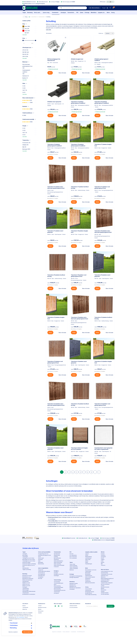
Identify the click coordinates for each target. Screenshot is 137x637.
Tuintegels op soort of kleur (28, 558)
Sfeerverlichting (57, 586)
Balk (24, 147)
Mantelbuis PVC (73, 586)
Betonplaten (87, 572)
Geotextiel (40, 559)
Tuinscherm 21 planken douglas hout (55, 318)
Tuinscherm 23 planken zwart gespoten (55, 448)
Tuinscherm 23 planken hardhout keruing (80, 404)
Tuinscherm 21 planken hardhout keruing (103, 318)
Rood (27, 30)
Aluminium (25, 75)
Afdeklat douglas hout (77, 59)
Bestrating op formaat (27, 575)
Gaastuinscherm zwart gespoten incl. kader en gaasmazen (103, 448)
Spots (55, 584)
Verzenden (110, 606)
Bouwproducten (88, 593)
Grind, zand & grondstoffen (37, 12)
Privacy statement (66, 631)
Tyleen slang (72, 564)
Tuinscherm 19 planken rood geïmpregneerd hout (78, 275)
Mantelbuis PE (72, 584)
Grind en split (41, 558)
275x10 (25, 50)
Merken (102, 552)
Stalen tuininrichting (58, 562)
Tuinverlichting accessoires (59, 590)
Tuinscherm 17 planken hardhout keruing (80, 187)
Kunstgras (63, 12)
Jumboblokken (25, 588)
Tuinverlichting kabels (58, 587)
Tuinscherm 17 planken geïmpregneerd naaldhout (78, 102)
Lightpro (102, 559)
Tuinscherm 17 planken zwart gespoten (55, 231)
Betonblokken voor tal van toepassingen (90, 570)
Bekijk (73, 72)
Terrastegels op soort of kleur (28, 560)
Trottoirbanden (25, 592)
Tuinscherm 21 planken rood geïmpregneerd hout (55, 362)
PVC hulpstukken (73, 555)
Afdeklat (25, 144)
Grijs (27, 28)
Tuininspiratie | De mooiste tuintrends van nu (106, 575)
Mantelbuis (93, 12)
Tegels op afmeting (26, 569)
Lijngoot (87, 553)
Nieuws (24, 605)
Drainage (87, 12)
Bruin (27, 26)
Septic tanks (87, 559)
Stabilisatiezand (88, 575)
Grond (39, 556)
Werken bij (103, 577)
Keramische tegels (26, 562)
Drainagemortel (41, 575)
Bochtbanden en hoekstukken (28, 594)
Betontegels (25, 555)
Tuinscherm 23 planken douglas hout (103, 362)
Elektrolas (72, 569)
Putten (86, 562)
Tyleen (81, 12)
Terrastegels (25, 556)
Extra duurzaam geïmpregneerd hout (27, 66)
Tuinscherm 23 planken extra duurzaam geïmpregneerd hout (55, 404)
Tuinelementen (55, 12)
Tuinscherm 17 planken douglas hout (103, 145)
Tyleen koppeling (73, 565)
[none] (61, 7)
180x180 (25, 52)
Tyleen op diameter (74, 568)
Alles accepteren (27, 631)
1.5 (23, 86)
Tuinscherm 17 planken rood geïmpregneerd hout (102, 187)
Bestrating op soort (26, 577)
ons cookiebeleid (20, 617)
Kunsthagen (56, 575)
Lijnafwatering (88, 558)
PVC (77, 12)
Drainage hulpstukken (74, 577)
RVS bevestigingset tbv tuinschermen (53, 59)
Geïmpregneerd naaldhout (26, 72)
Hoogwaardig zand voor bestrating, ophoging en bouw (44, 554)
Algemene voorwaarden (56, 631)
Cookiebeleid (73, 631)
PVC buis (71, 553)
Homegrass (103, 556)
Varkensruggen (25, 589)
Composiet (56, 566)
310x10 (25, 56)
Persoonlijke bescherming (90, 594)
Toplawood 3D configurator (107, 582)
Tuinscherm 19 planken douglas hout (79, 231)
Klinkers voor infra (26, 585)
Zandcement (88, 581)
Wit (27, 32)
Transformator (57, 591)
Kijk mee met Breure (105, 584)
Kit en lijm (40, 578)
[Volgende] (99, 472)
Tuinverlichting (71, 12)
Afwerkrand (56, 559)
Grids (39, 560)
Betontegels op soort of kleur (28, 559)
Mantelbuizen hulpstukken (75, 587)
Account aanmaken (105, 594)
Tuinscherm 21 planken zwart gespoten (79, 362)
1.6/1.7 (24, 90)
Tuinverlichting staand (58, 583)
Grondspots (56, 593)
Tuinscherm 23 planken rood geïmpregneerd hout (102, 404)
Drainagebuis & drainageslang (76, 576)
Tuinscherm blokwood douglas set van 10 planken (79, 448)
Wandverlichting (57, 588)
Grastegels (24, 587)
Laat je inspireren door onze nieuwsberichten (107, 572)
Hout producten (88, 588)
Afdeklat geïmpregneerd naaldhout (101, 59)
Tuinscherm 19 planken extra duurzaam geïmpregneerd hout (103, 231)
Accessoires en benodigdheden (41, 573)
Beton (108, 12)
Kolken (86, 555)
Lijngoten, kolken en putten (101, 12)
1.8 (23, 92)
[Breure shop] (30, 8)
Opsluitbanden (25, 568)
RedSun (102, 562)
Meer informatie (62, 72)
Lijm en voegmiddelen (46, 12)
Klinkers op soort (26, 584)
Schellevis (103, 555)
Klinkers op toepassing (27, 579)
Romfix (102, 558)
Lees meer (48, 29)
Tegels (24, 12)
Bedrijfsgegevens (105, 581)
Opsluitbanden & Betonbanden (28, 591)
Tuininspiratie (25, 607)
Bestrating (30, 12)
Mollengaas (40, 562)
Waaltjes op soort (26, 582)
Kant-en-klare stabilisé (90, 577)
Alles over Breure (105, 569)
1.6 (23, 88)
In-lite (102, 560)
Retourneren (103, 589)
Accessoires (26, 142)
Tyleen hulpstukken (74, 567)
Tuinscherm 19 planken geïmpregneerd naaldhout (101, 102)
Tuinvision (103, 565)
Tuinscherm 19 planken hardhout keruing (56, 275)
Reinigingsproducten (89, 591)
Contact (102, 585)
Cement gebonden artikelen (44, 571)
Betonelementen (57, 558)
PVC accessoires (73, 556)
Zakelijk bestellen (104, 592)
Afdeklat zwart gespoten (54, 101)
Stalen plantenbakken (58, 560)
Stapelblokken (57, 555)
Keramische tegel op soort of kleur (28, 566)
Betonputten (87, 574)
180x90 (25, 54)
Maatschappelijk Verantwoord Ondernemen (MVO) (107, 579)
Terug (26, 16)
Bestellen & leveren (105, 587)
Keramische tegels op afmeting (29, 563)
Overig (113, 12)
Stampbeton (87, 578)
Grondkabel (72, 589)
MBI (102, 563)
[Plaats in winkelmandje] (50, 73)
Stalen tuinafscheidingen (59, 565)
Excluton (103, 553)
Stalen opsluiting (57, 563)
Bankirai (25, 78)
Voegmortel (40, 569)
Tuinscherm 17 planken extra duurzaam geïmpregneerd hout (55, 187)
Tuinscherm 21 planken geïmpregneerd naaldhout (54, 145)
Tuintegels (24, 553)
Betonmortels (41, 563)
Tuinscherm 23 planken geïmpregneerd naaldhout (78, 145)
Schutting (48, 16)
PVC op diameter (73, 558)
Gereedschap (88, 590)
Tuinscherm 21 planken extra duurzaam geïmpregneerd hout (79, 318)
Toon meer (24, 34)
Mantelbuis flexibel (74, 583)
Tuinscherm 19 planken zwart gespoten (102, 275)
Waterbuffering (88, 556)
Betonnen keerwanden (90, 582)
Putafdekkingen (88, 563)
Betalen (102, 588)
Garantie (102, 591)
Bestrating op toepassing (27, 578)
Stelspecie (87, 579)
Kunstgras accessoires (59, 574)
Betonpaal (26, 149)
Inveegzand (40, 577)
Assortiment (34, 16)
